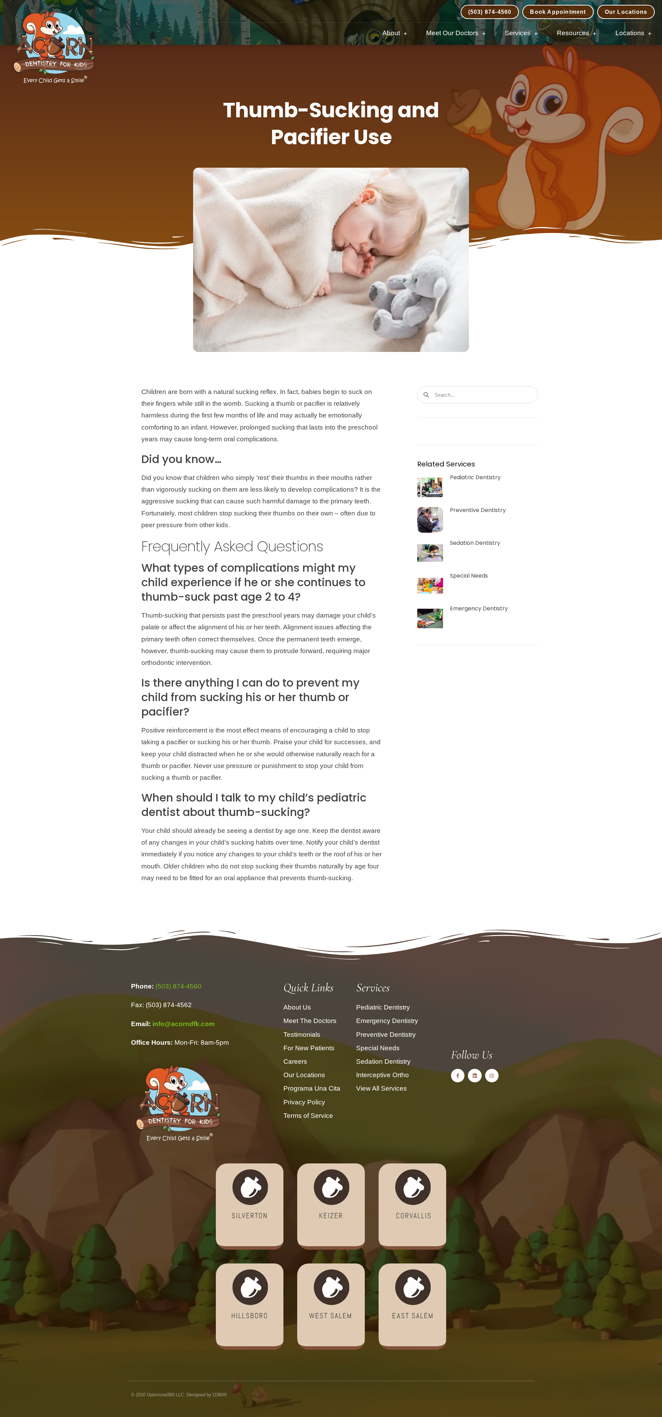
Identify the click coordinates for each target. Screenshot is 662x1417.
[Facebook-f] (457, 1075)
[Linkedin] (474, 1075)
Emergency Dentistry (479, 608)
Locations (629, 33)
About (391, 33)
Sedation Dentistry (475, 543)
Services (518, 33)
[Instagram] (492, 1075)
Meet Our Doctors (452, 33)
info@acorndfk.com (183, 1023)
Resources (573, 33)
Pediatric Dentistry (475, 477)
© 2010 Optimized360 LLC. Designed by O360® (179, 1394)
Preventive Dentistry (478, 510)
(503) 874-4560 (178, 986)
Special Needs (469, 576)
